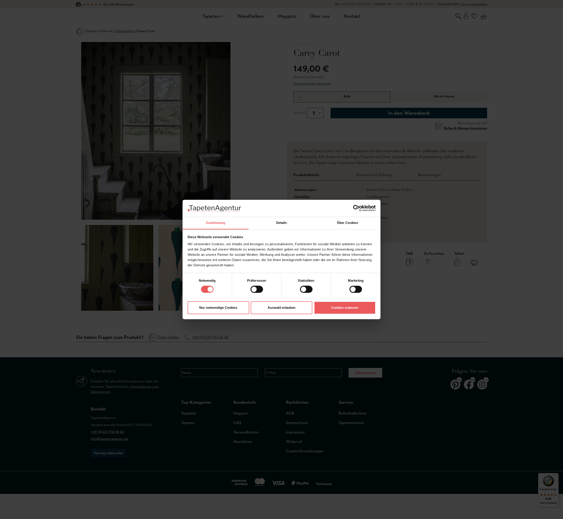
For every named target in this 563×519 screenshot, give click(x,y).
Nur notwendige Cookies (218, 307)
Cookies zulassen (344, 307)
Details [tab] (281, 223)
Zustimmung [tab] (215, 223)
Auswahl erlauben (281, 307)
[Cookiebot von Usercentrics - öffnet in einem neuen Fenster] (356, 208)
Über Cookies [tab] (347, 223)
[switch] (256, 289)
